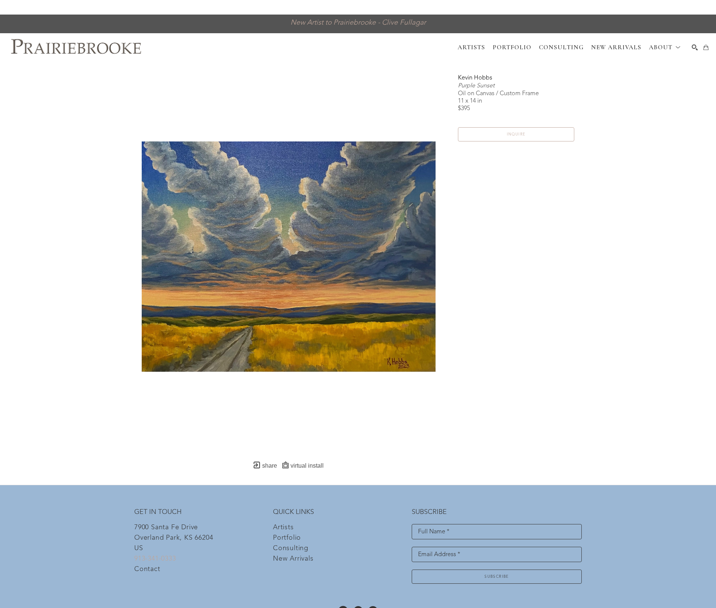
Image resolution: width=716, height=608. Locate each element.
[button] (665, 47)
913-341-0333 (155, 558)
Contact (147, 569)
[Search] (695, 47)
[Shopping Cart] (706, 47)
